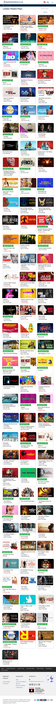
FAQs (17, 679)
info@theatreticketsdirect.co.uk (36, 681)
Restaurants (49, 668)
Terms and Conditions (21, 681)
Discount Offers (30, 668)
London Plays (20, 668)
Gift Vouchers (4, 670)
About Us (18, 683)
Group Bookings (6, 681)
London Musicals (10, 668)
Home (2, 668)
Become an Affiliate (20, 685)
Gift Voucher (6, 683)
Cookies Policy (19, 687)
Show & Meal (40, 668)
